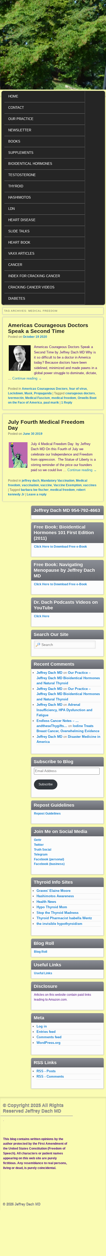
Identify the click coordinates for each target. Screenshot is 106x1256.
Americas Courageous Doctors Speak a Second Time (48, 328)
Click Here (41, 616)
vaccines (89, 485)
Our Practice (20, 119)
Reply (66, 402)
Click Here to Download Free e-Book (60, 546)
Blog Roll (40, 952)
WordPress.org (48, 1043)
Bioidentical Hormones (30, 164)
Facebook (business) (49, 864)
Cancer (15, 265)
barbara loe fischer (35, 490)
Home (13, 96)
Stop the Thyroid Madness (57, 913)
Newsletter (19, 130)
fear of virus (78, 389)
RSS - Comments (50, 1076)
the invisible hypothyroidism (59, 924)
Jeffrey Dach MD (49, 673)
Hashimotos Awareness (55, 896)
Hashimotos (19, 197)
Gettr (37, 840)
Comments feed (49, 1037)
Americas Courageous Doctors (45, 389)
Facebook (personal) (49, 859)
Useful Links (43, 973)
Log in (42, 1026)
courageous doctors (80, 393)
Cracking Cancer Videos (31, 287)
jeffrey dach (30, 480)
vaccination (30, 485)
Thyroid (15, 186)
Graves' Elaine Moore (53, 891)
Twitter (39, 845)
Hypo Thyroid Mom (52, 907)
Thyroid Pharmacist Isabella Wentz (64, 918)
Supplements (20, 153)
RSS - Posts (46, 1071)
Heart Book (19, 242)
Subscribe (46, 784)
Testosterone (22, 175)
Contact (16, 108)
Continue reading (27, 378)
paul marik (51, 402)
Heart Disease (22, 220)
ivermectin (16, 398)
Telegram (41, 854)
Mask (28, 393)
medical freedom (63, 398)
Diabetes (16, 298)
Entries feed (46, 1032)
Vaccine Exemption (68, 485)
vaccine (46, 485)
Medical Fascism (37, 398)
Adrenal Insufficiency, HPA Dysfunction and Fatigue (64, 710)
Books (14, 141)
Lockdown (15, 393)
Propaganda (43, 393)
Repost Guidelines (47, 813)
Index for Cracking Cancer (34, 276)
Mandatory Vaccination (57, 480)
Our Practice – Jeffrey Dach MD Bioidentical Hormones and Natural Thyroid (68, 678)
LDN (11, 209)
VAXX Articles (21, 253)
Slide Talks (19, 231)
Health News (46, 902)
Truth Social (42, 849)
